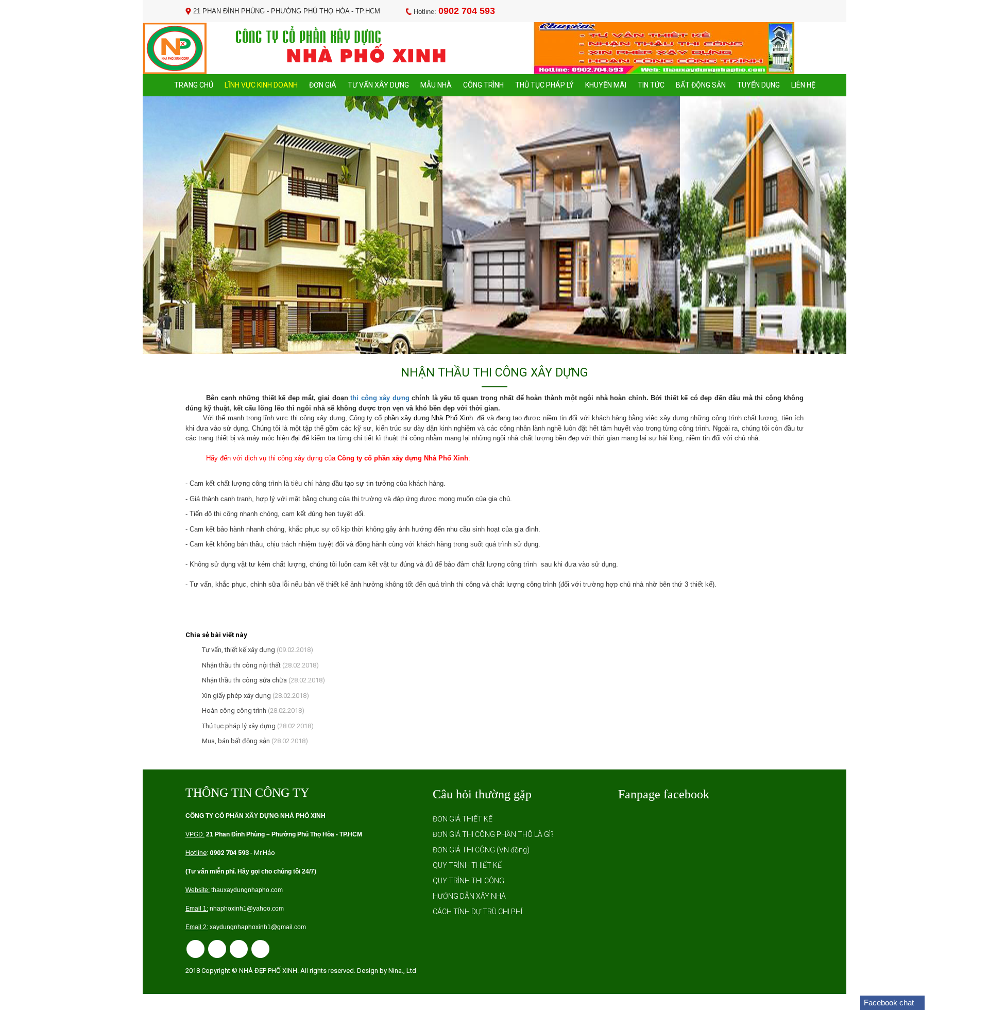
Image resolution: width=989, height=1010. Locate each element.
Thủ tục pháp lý (544, 85)
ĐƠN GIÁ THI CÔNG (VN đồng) (481, 850)
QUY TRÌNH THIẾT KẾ (467, 865)
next (817, 225)
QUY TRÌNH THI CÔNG (468, 881)
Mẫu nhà (436, 85)
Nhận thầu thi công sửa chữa (243, 680)
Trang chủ (193, 85)
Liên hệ (803, 85)
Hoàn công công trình (232, 710)
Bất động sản (701, 85)
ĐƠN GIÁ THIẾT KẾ (462, 819)
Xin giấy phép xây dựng (235, 695)
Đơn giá (322, 85)
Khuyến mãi (605, 85)
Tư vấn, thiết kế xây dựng (237, 650)
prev (171, 225)
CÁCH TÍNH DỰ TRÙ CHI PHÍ (477, 912)
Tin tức (651, 85)
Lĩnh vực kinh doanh (261, 85)
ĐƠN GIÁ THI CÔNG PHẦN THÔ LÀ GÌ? (493, 834)
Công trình (483, 85)
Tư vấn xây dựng (378, 85)
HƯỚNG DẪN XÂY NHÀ (469, 896)
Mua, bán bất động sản (234, 741)
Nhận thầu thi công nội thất (240, 665)
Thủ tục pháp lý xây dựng (237, 726)
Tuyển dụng (758, 85)
